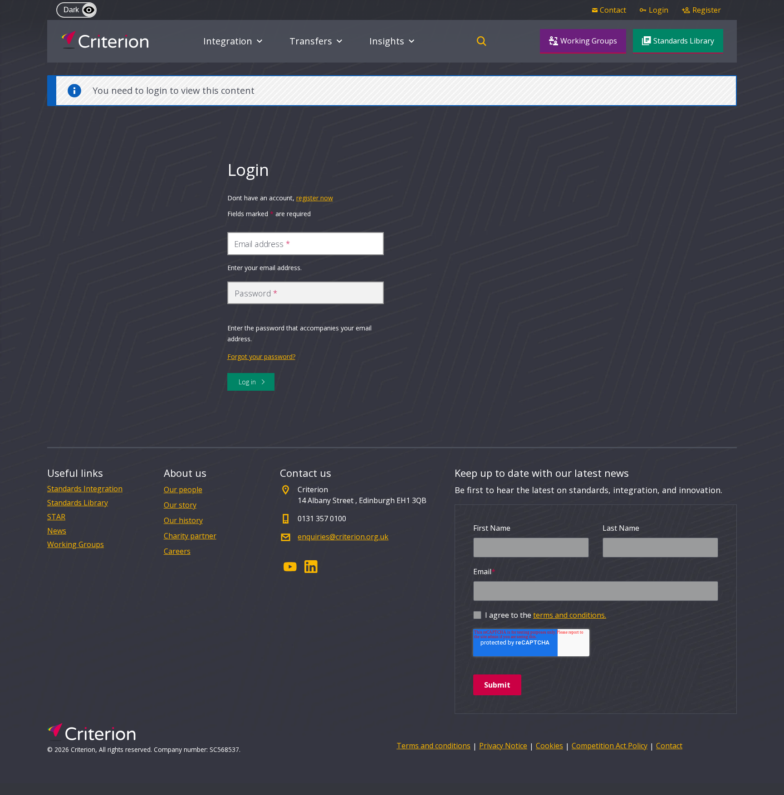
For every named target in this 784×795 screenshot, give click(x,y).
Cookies (549, 746)
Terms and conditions (433, 746)
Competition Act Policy (609, 746)
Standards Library (77, 503)
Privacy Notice (503, 746)
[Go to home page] (104, 40)
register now (314, 198)
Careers (177, 551)
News (56, 531)
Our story (180, 505)
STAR (56, 517)
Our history (183, 520)
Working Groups (75, 544)
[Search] (482, 41)
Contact (669, 746)
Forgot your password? (261, 356)
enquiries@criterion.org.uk (343, 537)
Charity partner (190, 536)
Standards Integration (84, 489)
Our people (183, 489)
